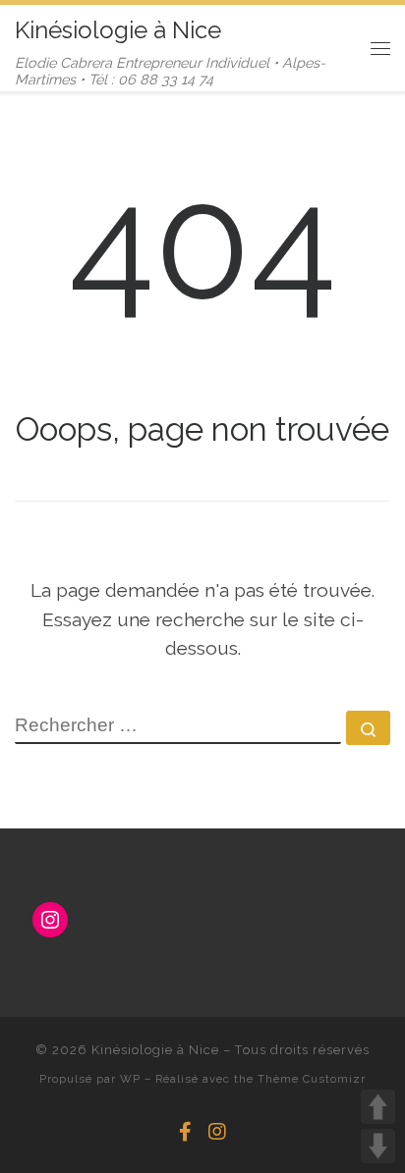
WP (130, 1079)
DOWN (378, 1146)
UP (378, 1107)
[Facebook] (185, 1132)
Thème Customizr (312, 1079)
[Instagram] (217, 1132)
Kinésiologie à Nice (155, 1049)
